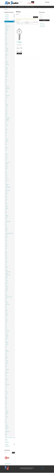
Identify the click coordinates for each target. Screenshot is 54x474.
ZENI (6, 381)
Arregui (6, 394)
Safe (6, 268)
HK (5, 122)
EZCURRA (6, 91)
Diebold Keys (6, 412)
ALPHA (6, 27)
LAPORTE (6, 168)
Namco (6, 218)
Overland (6, 234)
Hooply (6, 418)
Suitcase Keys (7, 14)
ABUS (6, 23)
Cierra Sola (6, 410)
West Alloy (6, 360)
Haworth (6, 113)
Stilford (6, 311)
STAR (6, 307)
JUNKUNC (6, 147)
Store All (6, 313)
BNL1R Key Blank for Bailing (19, 42)
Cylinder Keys (7, 21)
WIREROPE (6, 372)
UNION (6, 341)
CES (6, 52)
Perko (6, 239)
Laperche (6, 166)
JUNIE (6, 422)
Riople (6, 258)
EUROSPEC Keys (7, 88)
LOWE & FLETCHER (7, 187)
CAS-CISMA (6, 48)
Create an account (42, 23)
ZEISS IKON (6, 379)
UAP (6, 339)
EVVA (6, 89)
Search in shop (35, 17)
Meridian (6, 205)
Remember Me (41, 18)
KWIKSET (6, 163)
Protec (6, 246)
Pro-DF (6, 243)
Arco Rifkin (6, 30)
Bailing (6, 397)
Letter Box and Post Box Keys (9, 437)
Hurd (6, 131)
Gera (6, 101)
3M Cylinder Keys (7, 384)
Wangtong (6, 350)
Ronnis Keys (6, 428)
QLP (5, 249)
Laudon (6, 172)
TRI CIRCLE (6, 335)
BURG (6, 46)
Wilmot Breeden (7, 369)
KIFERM (6, 154)
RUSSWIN (6, 267)
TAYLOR (6, 320)
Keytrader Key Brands (8, 463)
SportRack (6, 302)
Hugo (6, 419)
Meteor (6, 209)
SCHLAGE (6, 273)
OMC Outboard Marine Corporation (9, 233)
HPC (6, 126)
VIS (5, 348)
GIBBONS (6, 104)
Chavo (6, 409)
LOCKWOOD (6, 184)
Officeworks (6, 228)
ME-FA (6, 202)
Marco (6, 191)
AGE (6, 24)
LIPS (6, 181)
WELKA (6, 354)
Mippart (6, 212)
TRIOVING (6, 336)
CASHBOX (6, 49)
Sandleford (6, 270)
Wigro (6, 366)
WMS (6, 373)
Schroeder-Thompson (7, 274)
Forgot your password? (42, 26)
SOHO (6, 298)
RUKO (6, 265)
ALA (5, 388)
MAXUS (6, 197)
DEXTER (6, 67)
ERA (6, 82)
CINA (6, 57)
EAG (6, 415)
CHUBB (6, 55)
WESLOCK (6, 357)
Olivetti (6, 231)
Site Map (43, 468)
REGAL (6, 252)
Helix (6, 116)
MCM (6, 200)
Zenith (6, 382)
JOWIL (6, 144)
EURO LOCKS (7, 86)
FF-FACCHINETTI (7, 95)
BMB (6, 42)
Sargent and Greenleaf (8, 271)
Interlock (6, 141)
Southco (6, 301)
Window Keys (7, 18)
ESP (6, 83)
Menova (6, 203)
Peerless (6, 237)
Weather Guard (7, 351)
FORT (6, 98)
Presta (6, 242)
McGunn (6, 199)
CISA (6, 58)
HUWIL (6, 132)
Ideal (6, 134)
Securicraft (6, 277)
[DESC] (22, 23)
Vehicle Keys (6, 16)
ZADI (6, 378)
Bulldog (6, 403)
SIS (5, 292)
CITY (6, 60)
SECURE (6, 276)
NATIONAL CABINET (7, 221)
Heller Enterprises (7, 117)
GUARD (6, 110)
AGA (6, 387)
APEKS (6, 391)
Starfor (6, 308)
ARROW (6, 33)
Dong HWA (6, 413)
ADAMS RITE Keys (7, 431)
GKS (6, 107)
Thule (6, 326)
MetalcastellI (6, 208)
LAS (5, 169)
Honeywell (6, 125)
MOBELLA (6, 215)
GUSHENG (6, 416)
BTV (5, 45)
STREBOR (6, 314)
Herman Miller (7, 120)
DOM (6, 70)
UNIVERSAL (6, 342)
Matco (6, 194)
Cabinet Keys (7, 19)
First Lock (6, 97)
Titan (6, 329)
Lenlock (6, 175)
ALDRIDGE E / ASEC (7, 26)
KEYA (6, 424)
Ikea (5, 135)
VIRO (6, 347)
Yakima (6, 375)
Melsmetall (6, 425)
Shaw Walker (6, 286)
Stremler (6, 316)
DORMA (6, 73)
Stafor (6, 305)
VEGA (6, 345)
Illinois (6, 138)
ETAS (6, 85)
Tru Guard (6, 338)
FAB (5, 92)
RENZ (6, 255)
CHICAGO (6, 54)
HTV (5, 128)
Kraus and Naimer (7, 162)
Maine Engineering (7, 190)
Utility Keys (6, 444)
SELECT (6, 280)
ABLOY (6, 385)
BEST (6, 39)
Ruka (6, 264)
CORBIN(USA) (7, 64)
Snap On (6, 295)
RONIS (6, 261)
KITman (6, 159)
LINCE (6, 178)
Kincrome (6, 157)
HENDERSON (7, 119)
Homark (6, 123)
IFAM (6, 421)
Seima (6, 279)
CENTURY (6, 51)
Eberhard (6, 76)
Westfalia (6, 363)
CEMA (6, 407)
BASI (6, 36)
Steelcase (6, 310)
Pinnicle (6, 240)
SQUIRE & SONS (7, 304)
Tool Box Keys (7, 442)
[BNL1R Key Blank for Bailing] (19, 34)
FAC (5, 94)
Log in (45, 20)
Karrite (6, 434)
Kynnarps (6, 165)
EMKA (6, 79)
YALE (6, 376)
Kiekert (6, 153)
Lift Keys (6, 439)
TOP (5, 332)
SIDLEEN (6, 289)
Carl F (6, 406)
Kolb (5, 160)
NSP (6, 224)
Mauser (6, 196)
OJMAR (6, 230)
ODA (6, 227)
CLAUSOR (6, 61)
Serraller (6, 283)
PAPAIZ (6, 236)
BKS (5, 400)
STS (5, 317)
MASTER (6, 193)
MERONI (6, 206)
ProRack (6, 245)
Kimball (6, 156)
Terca (6, 323)
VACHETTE (6, 344)
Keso (6, 150)
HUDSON (6, 129)
